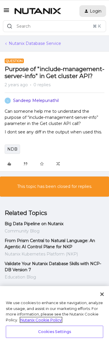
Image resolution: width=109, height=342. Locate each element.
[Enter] (9, 26)
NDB (12, 149)
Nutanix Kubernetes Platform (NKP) (41, 254)
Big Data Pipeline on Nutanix (34, 223)
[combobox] (54, 26)
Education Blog (20, 277)
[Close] (102, 294)
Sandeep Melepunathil (36, 100)
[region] (54, 314)
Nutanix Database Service (35, 43)
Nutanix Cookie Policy (41, 320)
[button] (6, 12)
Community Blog (22, 231)
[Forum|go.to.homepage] (38, 11)
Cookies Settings (54, 331)
